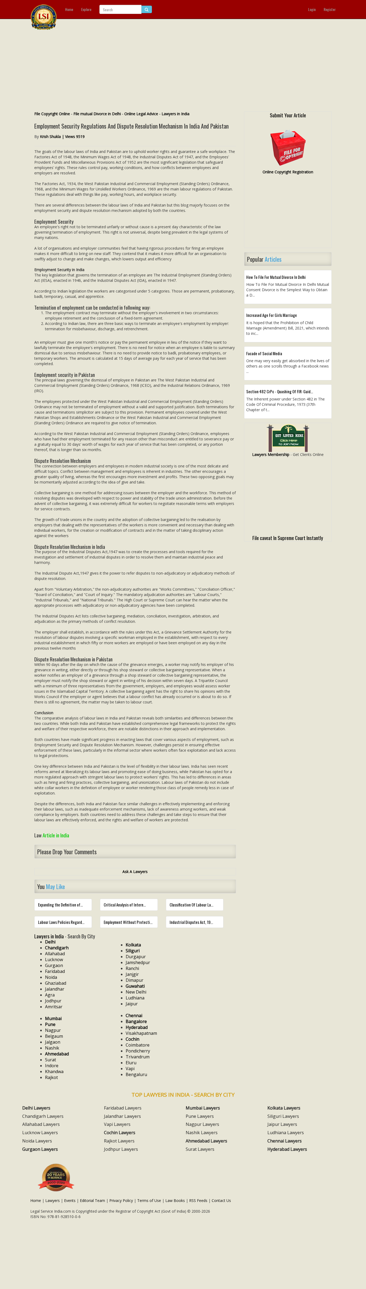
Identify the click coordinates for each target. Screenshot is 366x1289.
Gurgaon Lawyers (40, 1149)
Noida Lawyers (37, 1141)
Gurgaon (54, 965)
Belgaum (54, 1036)
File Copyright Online (52, 113)
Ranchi (132, 968)
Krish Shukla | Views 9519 (62, 136)
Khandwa (54, 1071)
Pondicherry (138, 1051)
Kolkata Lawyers (283, 1108)
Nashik (52, 1048)
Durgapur (136, 957)
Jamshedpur (138, 962)
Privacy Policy (121, 1200)
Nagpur (53, 1030)
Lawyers (52, 1200)
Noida (51, 977)
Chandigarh (57, 948)
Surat (50, 1060)
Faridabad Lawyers (122, 1108)
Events (70, 1200)
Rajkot (51, 1077)
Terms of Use (149, 1200)
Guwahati (135, 986)
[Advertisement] (183, 70)
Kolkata (133, 945)
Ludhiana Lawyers (285, 1133)
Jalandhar (54, 989)
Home (69, 9)
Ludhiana (135, 998)
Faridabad (55, 971)
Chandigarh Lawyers (43, 1116)
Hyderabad (137, 1027)
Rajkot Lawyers (119, 1141)
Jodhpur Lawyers (121, 1149)
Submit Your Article (288, 115)
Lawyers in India (175, 113)
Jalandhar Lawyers (122, 1116)
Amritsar (53, 1007)
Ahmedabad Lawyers (206, 1141)
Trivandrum (138, 1057)
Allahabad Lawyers (41, 1124)
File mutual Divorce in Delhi (97, 113)
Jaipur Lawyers (282, 1124)
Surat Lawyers (200, 1149)
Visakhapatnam (141, 1033)
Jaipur (132, 1004)
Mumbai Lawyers (203, 1108)
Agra (50, 995)
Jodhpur (53, 1001)
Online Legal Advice (141, 113)
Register (330, 9)
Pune (50, 1024)
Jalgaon (52, 1042)
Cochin (132, 1039)
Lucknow (54, 959)
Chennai (134, 1015)
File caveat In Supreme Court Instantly (287, 537)
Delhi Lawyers (36, 1108)
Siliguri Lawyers (283, 1116)
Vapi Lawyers (117, 1124)
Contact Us (221, 1200)
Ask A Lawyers (135, 871)
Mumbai (53, 1018)
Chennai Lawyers (284, 1141)
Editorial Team (92, 1200)
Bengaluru (136, 1074)
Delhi (50, 942)
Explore (86, 9)
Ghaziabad (55, 983)
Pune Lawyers (200, 1116)
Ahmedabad (57, 1054)
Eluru (131, 1063)
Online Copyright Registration (288, 171)
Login (312, 9)
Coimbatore (138, 1045)
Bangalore (136, 1021)
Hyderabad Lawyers (287, 1149)
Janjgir (132, 974)
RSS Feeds (198, 1200)
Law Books (175, 1200)
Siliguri (133, 951)
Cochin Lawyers (119, 1133)
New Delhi (136, 992)
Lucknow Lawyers (40, 1133)
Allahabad (55, 954)
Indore (51, 1066)
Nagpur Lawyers (202, 1124)
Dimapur (134, 980)
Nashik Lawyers (202, 1133)
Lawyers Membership (270, 454)
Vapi (130, 1068)
